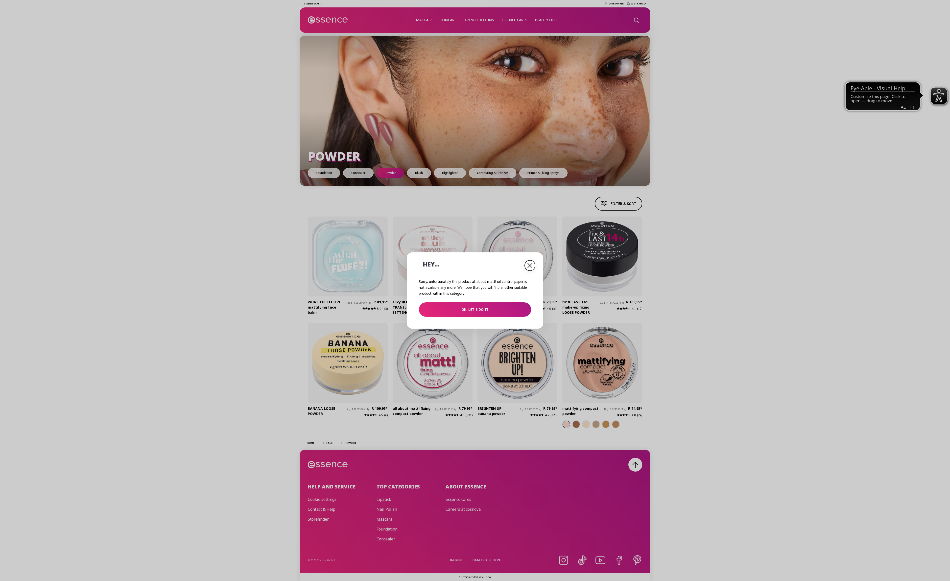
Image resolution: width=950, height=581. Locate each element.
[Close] (530, 265)
